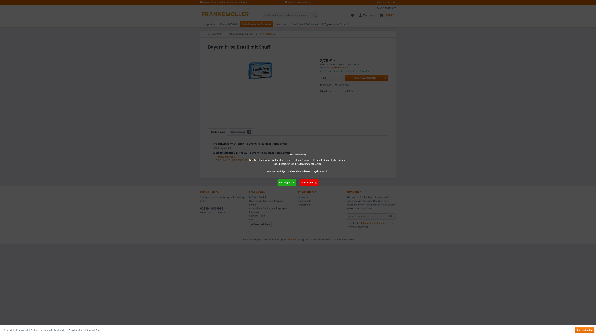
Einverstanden (585, 329)
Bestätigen (284, 182)
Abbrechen (307, 182)
